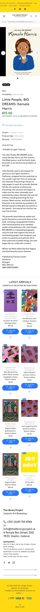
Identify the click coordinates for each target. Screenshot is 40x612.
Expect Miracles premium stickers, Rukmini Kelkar (29, 375)
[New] (10, 354)
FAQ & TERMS (13, 5)
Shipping (16, 116)
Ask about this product (14, 125)
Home (4, 22)
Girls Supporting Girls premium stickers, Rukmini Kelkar (29, 429)
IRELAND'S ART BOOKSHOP (7, 3)
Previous (3, 53)
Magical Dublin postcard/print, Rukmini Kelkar (10, 431)
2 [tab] (19, 78)
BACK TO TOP (20, 607)
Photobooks (29, 480)
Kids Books (19, 136)
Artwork (29, 316)
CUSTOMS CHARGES (24, 5)
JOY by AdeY (29, 482)
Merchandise (10, 370)
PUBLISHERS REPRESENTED (24, 3)
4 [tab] (22, 78)
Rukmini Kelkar (29, 314)
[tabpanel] (20, 51)
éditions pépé (10, 314)
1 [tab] (17, 78)
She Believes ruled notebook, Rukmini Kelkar (29, 321)
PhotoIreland (20, 590)
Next (37, 53)
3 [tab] (20, 78)
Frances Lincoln (16, 132)
